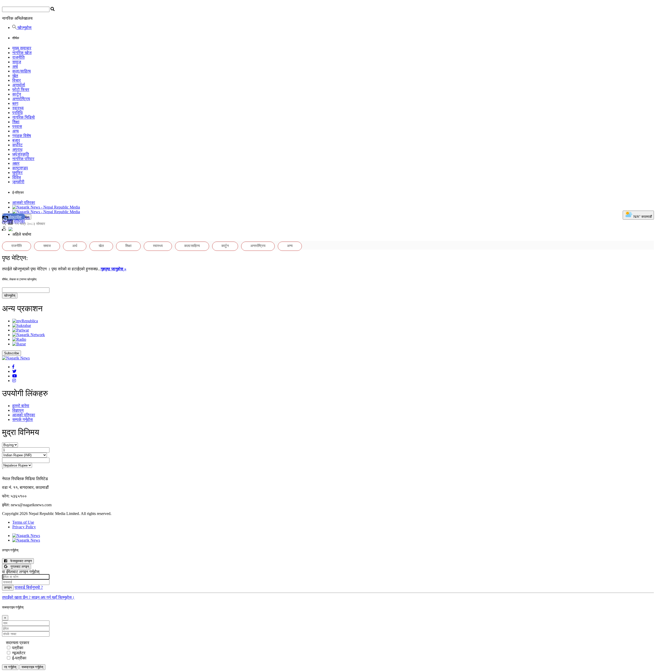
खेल (15, 76)
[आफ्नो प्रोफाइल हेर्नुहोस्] (4, 229)
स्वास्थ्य (18, 108)
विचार (16, 80)
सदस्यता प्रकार (17, 642)
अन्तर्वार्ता (18, 85)
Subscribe (14, 216)
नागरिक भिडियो (23, 117)
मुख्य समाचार (21, 48)
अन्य (15, 131)
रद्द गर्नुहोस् (10, 667)
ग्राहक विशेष (21, 135)
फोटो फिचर (20, 89)
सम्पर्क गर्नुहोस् (22, 419)
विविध (16, 177)
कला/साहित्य (21, 71)
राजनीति (18, 57)
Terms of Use (23, 522)
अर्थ (15, 66)
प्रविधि (17, 112)
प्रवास (17, 126)
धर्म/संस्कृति (20, 154)
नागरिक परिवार (23, 159)
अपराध (17, 149)
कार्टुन (16, 94)
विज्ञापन (18, 410)
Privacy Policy (24, 527)
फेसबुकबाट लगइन (19, 561)
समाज (16, 62)
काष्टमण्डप (20, 168)
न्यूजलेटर (18, 653)
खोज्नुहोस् (24, 27)
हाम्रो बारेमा (20, 406)
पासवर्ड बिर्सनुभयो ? (29, 587)
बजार (16, 140)
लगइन (8, 588)
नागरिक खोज (22, 52)
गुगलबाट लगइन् (18, 566)
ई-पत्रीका (19, 658)
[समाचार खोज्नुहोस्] (4, 224)
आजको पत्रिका (23, 202)
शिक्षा (15, 122)
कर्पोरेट (17, 145)
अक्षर (15, 163)
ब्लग (15, 103)
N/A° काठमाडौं (642, 217)
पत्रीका (17, 648)
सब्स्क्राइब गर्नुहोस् (32, 667)
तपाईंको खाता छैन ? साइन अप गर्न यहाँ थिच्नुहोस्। (38, 597)
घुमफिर (17, 172)
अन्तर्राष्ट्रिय (21, 99)
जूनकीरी (18, 182)
